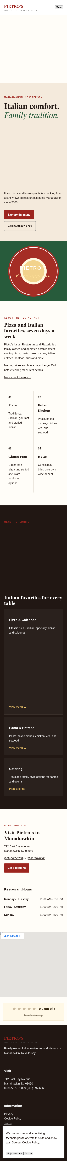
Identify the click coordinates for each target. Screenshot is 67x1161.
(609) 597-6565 (36, 858)
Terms (8, 1123)
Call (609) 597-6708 (20, 225)
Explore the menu (19, 214)
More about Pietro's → (17, 377)
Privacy (8, 1114)
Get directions (17, 867)
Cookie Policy (12, 1118)
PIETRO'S (22, 7)
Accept (28, 1153)
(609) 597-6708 (13, 858)
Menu (59, 7)
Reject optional (14, 1153)
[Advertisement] (33, 48)
